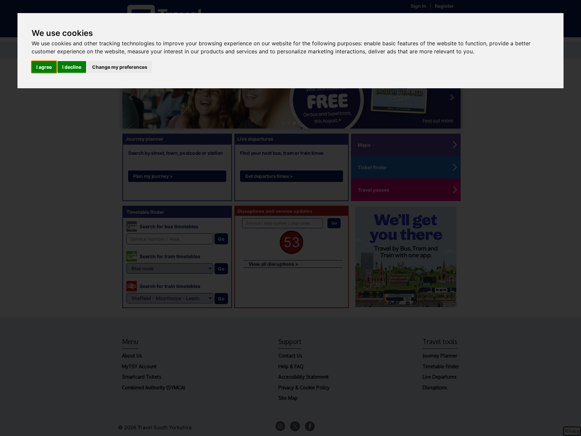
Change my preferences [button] (119, 67)
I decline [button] (71, 67)
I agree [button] (44, 67)
